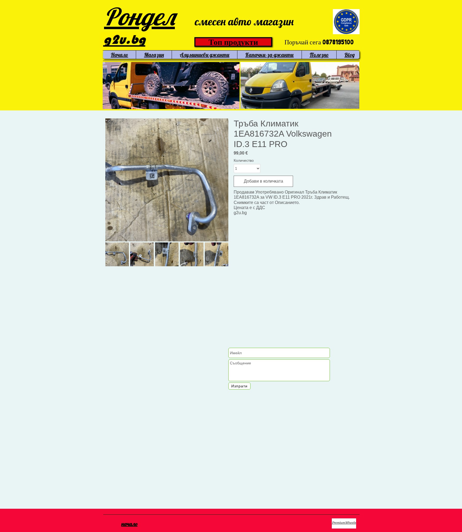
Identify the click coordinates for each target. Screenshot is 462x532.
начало (129, 524)
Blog (349, 54)
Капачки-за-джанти (269, 54)
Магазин (154, 54)
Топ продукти (233, 42)
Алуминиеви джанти (204, 54)
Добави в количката (263, 181)
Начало (119, 54)
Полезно (319, 54)
